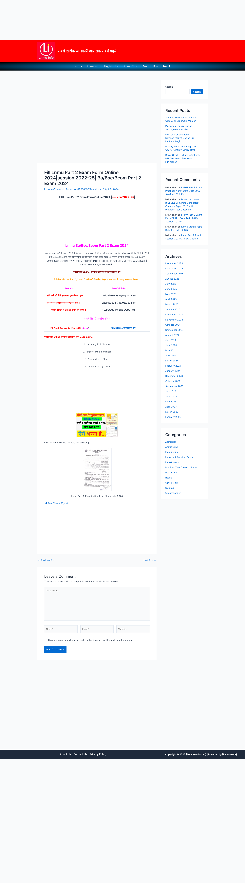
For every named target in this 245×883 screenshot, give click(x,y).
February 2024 (173, 365)
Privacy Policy (98, 754)
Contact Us (80, 754)
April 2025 (171, 299)
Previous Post (46, 560)
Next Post (149, 560)
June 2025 (171, 289)
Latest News (172, 462)
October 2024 (172, 324)
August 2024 (172, 335)
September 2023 (174, 386)
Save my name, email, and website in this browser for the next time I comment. (90, 640)
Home (78, 66)
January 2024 (172, 370)
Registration (111, 66)
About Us (65, 754)
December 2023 (174, 376)
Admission (93, 66)
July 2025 (170, 283)
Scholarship (171, 482)
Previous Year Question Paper (181, 467)
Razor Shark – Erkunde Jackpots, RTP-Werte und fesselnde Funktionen (183, 158)
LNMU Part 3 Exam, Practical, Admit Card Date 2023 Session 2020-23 (183, 191)
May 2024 (170, 350)
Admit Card (131, 66)
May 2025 (170, 294)
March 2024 (171, 360)
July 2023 (170, 391)
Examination (150, 66)
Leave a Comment (54, 189)
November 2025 (174, 268)
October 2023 (172, 381)
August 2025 (172, 278)
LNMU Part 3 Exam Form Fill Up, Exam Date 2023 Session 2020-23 (183, 218)
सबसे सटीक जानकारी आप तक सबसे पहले (87, 50)
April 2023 (171, 406)
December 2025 (174, 263)
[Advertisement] (85, 20)
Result (166, 66)
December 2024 (174, 314)
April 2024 (171, 355)
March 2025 (171, 304)
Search (169, 86)
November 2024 (174, 319)
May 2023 (170, 401)
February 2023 (173, 416)
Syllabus (169, 487)
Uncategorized (173, 493)
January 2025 (172, 309)
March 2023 (171, 411)
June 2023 (171, 396)
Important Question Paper (179, 457)
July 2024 (170, 340)
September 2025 (174, 273)
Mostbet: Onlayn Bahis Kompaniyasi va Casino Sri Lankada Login (179, 138)
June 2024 (171, 345)
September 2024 (174, 329)
